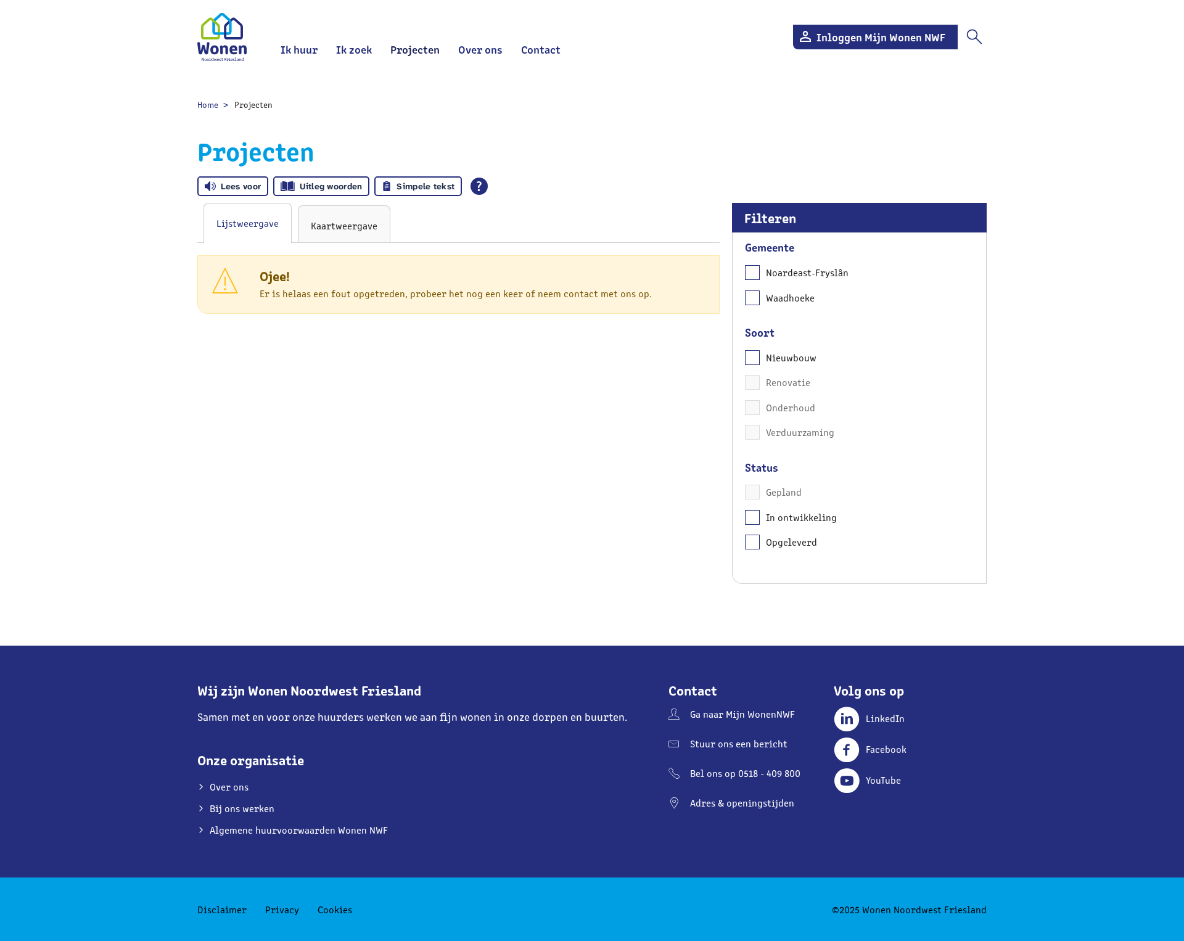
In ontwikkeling (801, 517)
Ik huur (299, 49)
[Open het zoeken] (974, 37)
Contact (541, 49)
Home (207, 104)
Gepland (784, 491)
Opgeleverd (791, 541)
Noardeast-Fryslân (807, 272)
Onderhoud (790, 407)
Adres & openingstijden (742, 802)
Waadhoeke (790, 297)
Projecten (415, 49)
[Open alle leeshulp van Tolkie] (479, 186)
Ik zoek (354, 49)
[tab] (248, 223)
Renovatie (788, 382)
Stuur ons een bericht (738, 743)
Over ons (480, 49)
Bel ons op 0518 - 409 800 (745, 772)
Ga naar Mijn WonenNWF (742, 713)
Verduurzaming (800, 431)
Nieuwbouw (791, 357)
